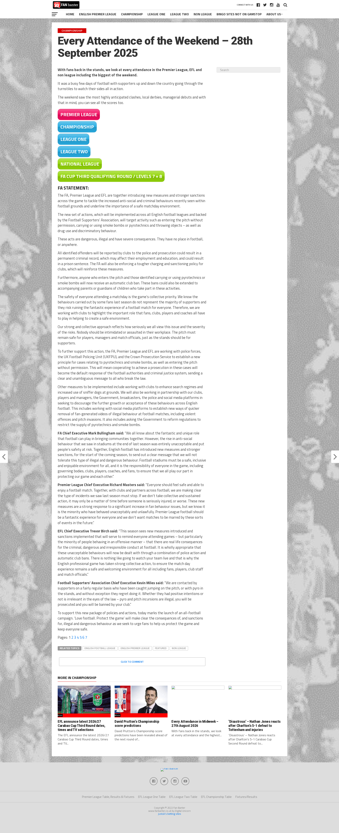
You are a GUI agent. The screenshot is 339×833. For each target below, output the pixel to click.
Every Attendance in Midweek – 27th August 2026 (194, 723)
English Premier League (97, 14)
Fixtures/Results (246, 797)
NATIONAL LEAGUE (79, 163)
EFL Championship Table (216, 797)
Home (70, 14)
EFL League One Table (152, 797)
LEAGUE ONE (73, 139)
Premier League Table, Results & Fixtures (108, 797)
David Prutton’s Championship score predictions (137, 723)
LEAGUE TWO (74, 151)
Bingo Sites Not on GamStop (239, 14)
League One (156, 14)
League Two (179, 14)
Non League (203, 14)
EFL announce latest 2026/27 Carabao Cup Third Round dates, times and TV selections (81, 725)
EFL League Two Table (183, 797)
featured (161, 648)
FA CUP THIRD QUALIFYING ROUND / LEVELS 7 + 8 (111, 176)
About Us (273, 14)
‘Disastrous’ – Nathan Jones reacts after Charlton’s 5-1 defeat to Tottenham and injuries (254, 725)
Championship (132, 14)
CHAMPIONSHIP (77, 126)
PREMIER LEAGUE (78, 114)
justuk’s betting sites (169, 814)
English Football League (100, 648)
